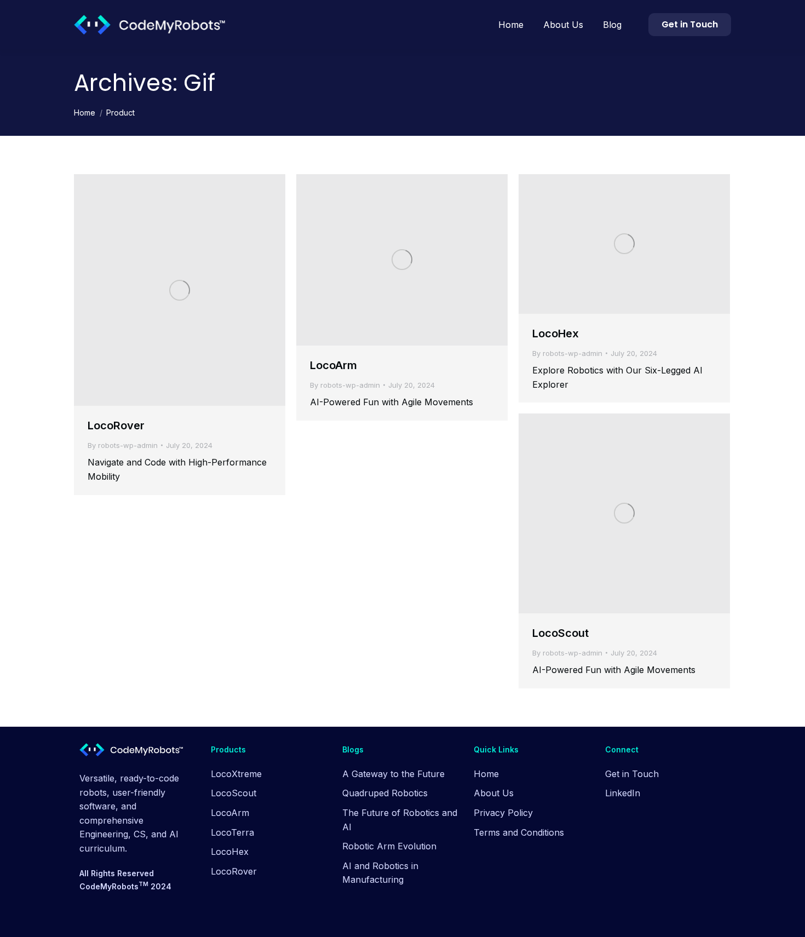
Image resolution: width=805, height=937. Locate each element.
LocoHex (555, 333)
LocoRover (116, 425)
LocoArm (333, 365)
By (123, 445)
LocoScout (560, 633)
